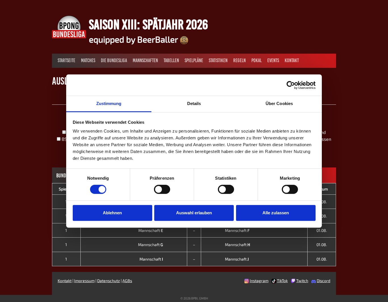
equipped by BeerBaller (134, 39)
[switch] (162, 189)
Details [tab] (194, 103)
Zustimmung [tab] (109, 103)
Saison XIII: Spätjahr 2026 (148, 24)
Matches (88, 60)
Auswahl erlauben (194, 212)
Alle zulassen (275, 212)
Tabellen (171, 60)
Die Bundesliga (114, 60)
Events (273, 60)
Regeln (239, 60)
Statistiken (218, 60)
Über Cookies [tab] (279, 103)
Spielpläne (194, 60)
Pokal (256, 60)
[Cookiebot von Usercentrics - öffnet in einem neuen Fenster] (291, 85)
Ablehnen (112, 212)
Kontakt (292, 60)
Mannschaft (150, 230)
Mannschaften (145, 60)
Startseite (66, 60)
